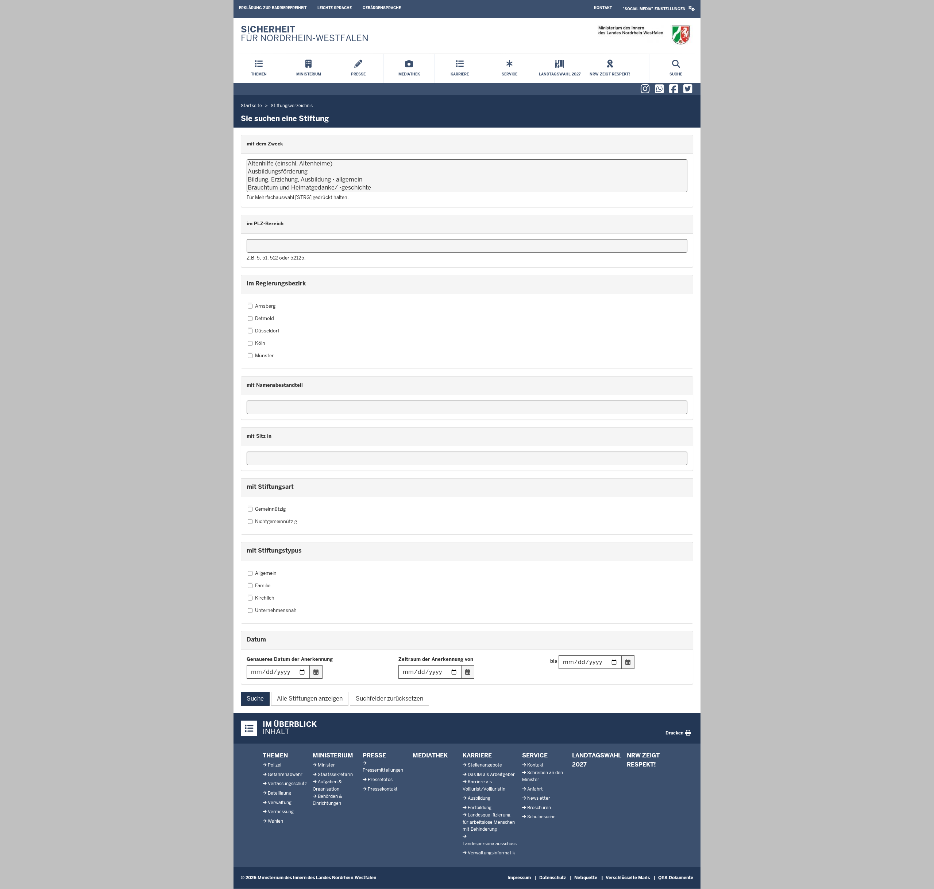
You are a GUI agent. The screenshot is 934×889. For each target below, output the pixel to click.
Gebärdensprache (382, 7)
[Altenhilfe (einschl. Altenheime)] (467, 164)
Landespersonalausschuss (490, 844)
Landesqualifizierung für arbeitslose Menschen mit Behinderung (489, 822)
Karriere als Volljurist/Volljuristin (484, 785)
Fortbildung (479, 808)
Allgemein (266, 573)
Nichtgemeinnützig (276, 521)
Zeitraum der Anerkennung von (435, 659)
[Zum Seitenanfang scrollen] (919, 875)
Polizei (274, 765)
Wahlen (275, 821)
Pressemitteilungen (383, 770)
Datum (256, 639)
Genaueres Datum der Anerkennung (290, 659)
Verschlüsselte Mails (628, 878)
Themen (275, 755)
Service (535, 755)
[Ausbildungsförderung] (467, 172)
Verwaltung (280, 803)
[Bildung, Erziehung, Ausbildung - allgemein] (467, 180)
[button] (658, 9)
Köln (260, 343)
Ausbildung (479, 798)
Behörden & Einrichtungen (327, 800)
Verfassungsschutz (287, 784)
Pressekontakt (383, 789)
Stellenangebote (485, 765)
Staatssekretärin (335, 774)
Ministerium (333, 755)
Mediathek (430, 755)
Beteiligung (279, 793)
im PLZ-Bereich (265, 224)
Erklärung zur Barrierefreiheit (272, 7)
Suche (255, 698)
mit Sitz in (259, 436)
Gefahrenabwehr (285, 774)
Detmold (264, 318)
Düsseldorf (267, 331)
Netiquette (585, 878)
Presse (374, 755)
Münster (264, 355)
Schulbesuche (541, 817)
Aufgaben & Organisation (327, 785)
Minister (326, 765)
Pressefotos (380, 780)
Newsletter (538, 798)
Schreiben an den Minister (542, 776)
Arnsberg (265, 306)
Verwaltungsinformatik (491, 853)
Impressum (519, 878)
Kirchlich (264, 598)
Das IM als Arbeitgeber (491, 774)
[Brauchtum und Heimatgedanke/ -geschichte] (467, 188)
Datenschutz (552, 878)
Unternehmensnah (276, 610)
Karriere (477, 755)
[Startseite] (643, 35)
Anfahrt (535, 789)
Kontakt (603, 7)
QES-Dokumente (675, 878)
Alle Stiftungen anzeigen (310, 698)
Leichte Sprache (334, 7)
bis (553, 661)
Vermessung (281, 812)
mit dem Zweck (265, 144)
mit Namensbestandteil (275, 385)
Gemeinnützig (270, 509)
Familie (262, 585)
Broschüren (539, 808)
